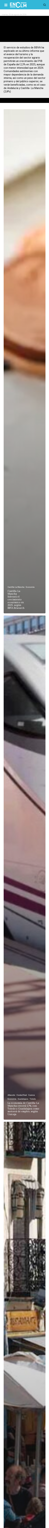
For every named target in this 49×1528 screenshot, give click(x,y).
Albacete (11, 1095)
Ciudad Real (21, 1095)
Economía (30, 587)
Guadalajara (23, 1099)
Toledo (33, 1099)
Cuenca (31, 1095)
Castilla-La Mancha (16, 587)
